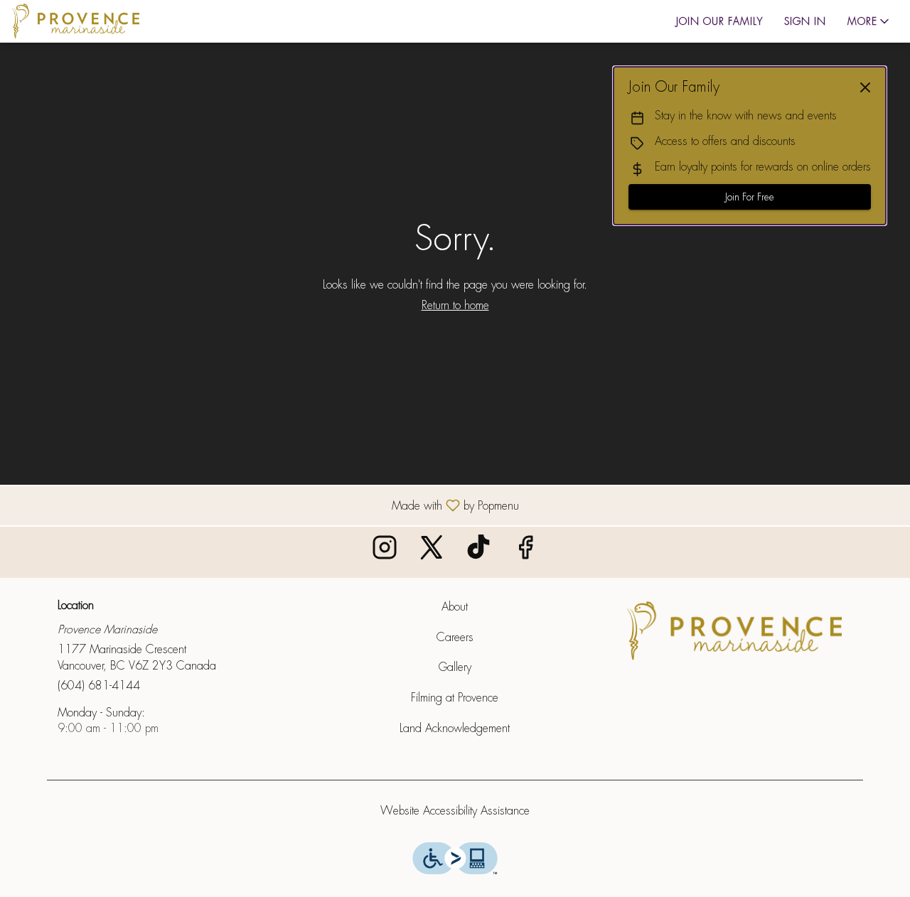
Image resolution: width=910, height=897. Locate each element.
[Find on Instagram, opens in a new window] (384, 552)
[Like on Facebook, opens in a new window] (525, 552)
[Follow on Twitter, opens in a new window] (431, 552)
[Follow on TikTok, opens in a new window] (478, 552)
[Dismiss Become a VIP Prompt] (865, 87)
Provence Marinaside (734, 631)
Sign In (805, 21)
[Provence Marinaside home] (75, 21)
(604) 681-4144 (99, 685)
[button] (869, 21)
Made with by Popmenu (265, 505)
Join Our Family (719, 21)
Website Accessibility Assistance (455, 810)
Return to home (455, 305)
